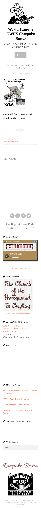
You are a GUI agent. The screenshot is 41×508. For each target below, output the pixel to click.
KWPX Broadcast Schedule (16, 399)
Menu (21, 55)
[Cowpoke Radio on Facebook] (23, 215)
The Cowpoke (24, 74)
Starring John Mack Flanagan (18, 314)
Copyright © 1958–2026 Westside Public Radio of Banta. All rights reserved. (20, 502)
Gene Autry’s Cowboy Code (16, 405)
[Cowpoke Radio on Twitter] (28, 215)
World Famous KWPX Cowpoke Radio (20, 34)
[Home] (12, 215)
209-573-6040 (10, 331)
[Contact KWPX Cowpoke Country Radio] (17, 215)
